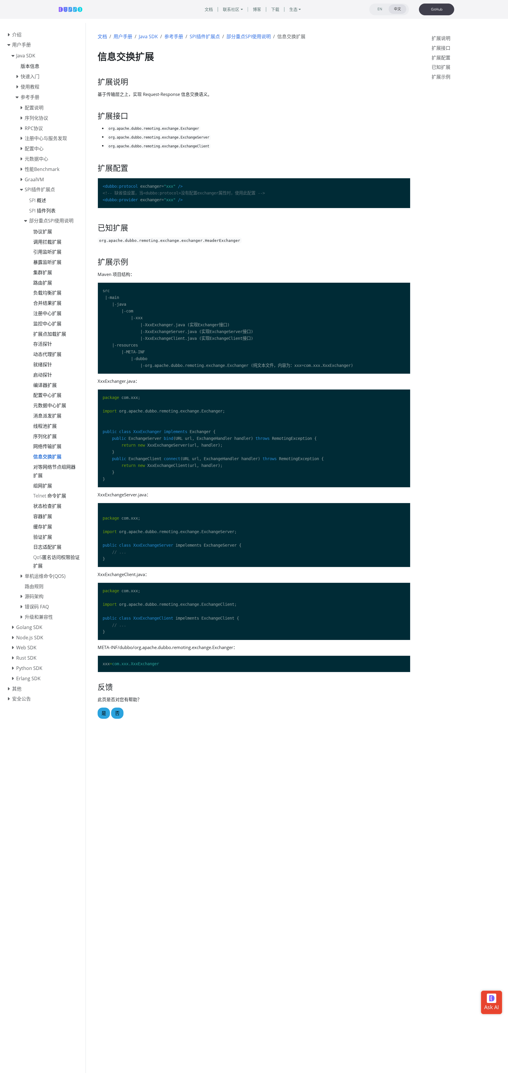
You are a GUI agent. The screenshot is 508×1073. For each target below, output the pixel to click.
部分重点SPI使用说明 (248, 36)
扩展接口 (441, 48)
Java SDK (148, 36)
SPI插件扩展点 (205, 36)
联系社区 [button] (231, 9)
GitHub (436, 9)
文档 (102, 36)
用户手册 (122, 36)
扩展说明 (441, 38)
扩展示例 (441, 77)
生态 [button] (293, 9)
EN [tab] (379, 8)
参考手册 (173, 36)
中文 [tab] (397, 8)
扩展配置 (441, 57)
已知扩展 (441, 67)
